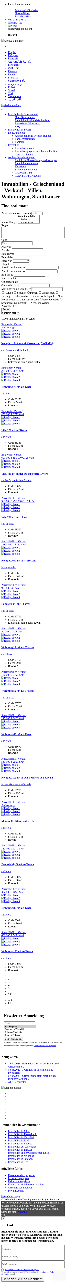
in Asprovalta (8, 567)
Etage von (6, 260)
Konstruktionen (16, 132)
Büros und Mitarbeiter (26, 10)
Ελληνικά (13, 55)
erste (10, 1000)
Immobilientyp (9, 222)
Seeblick (21, 292)
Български (14, 64)
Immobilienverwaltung (27, 163)
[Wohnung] (28, 219)
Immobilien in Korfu (19, 1140)
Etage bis (6, 264)
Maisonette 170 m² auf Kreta (17, 821)
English (12, 52)
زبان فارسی (15, 84)
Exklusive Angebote (19, 1181)
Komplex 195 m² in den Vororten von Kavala (27, 777)
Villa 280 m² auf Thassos (15, 517)
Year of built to (9, 278)
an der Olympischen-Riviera (16, 480)
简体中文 (13, 68)
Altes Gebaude (51, 299)
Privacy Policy (49, 1272)
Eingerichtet (48, 292)
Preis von (6, 246)
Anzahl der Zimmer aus (14, 267)
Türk (10, 93)
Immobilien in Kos (18, 1162)
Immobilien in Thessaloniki (22, 1134)
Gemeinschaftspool (43, 296)
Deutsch (12, 71)
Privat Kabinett (16, 1190)
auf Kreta (6, 393)
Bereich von (7, 253)
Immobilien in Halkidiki (21, 1137)
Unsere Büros (22, 13)
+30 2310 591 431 (18, 19)
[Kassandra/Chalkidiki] (20, 1029)
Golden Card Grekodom (28, 175)
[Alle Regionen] (20, 1026)
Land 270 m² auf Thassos (15, 603)
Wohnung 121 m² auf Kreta (17, 951)
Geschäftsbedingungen (20, 1187)
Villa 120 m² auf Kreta (14, 430)
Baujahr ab (7, 274)
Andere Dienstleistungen (21, 157)
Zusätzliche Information (27, 123)
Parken (34, 292)
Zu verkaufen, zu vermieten (16, 213)
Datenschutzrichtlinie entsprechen (45, 1046)
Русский (13, 58)
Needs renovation (40, 302)
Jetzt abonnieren (13, 1039)
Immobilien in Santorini (20, 1158)
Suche (6, 309)
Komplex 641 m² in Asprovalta (18, 560)
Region (5, 225)
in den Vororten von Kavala (16, 784)
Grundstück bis (9, 285)
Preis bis (5, 250)
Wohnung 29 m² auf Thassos (17, 647)
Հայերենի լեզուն (19, 61)
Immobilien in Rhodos (20, 1143)
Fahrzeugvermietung (26, 169)
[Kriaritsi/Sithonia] (20, 1035)
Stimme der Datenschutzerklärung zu (22, 1269)
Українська (14, 96)
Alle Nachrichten (17, 1081)
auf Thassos (7, 523)
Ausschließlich (9, 306)
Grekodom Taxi (23, 172)
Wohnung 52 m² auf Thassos (17, 690)
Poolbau (19, 141)
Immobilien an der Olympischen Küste (28, 1152)
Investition (13, 144)
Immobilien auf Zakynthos (22, 1146)
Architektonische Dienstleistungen (33, 135)
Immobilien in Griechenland (23, 114)
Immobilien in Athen (19, 1131)
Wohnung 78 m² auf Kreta (16, 386)
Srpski (11, 90)
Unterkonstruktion (29, 299)
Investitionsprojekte (25, 148)
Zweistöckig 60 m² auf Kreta (17, 864)
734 (10, 994)
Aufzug (9, 292)
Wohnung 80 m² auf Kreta (16, 907)
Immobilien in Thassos (20, 1149)
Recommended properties (21, 1175)
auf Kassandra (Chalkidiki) (15, 350)
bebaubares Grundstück (14, 302)
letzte (11, 1003)
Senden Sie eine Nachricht (22, 1279)
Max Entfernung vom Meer (16, 288)
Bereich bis (7, 257)
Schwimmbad (22, 296)
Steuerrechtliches (24, 154)
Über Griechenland (25, 117)
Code (4, 239)
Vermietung (21, 166)
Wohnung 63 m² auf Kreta (16, 734)
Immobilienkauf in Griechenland (32, 120)
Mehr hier (23, 1211)
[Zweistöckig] (28, 222)
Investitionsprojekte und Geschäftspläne (36, 151)
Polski (11, 87)
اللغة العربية (14, 99)
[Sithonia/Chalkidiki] (20, 1032)
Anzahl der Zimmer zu (13, 271)
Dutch (11, 74)
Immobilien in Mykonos (21, 1155)
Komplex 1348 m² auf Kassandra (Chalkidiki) (27, 343)
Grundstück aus (9, 281)
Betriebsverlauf (23, 16)
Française (13, 77)
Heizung (5, 296)
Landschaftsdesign (25, 138)
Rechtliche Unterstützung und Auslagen (36, 160)
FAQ (17, 126)
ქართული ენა (17, 80)
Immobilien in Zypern (19, 129)
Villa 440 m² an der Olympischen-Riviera (24, 473)
